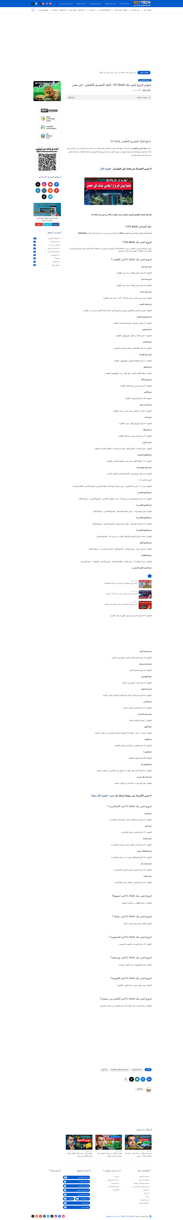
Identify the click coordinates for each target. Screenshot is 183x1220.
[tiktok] (40, 3)
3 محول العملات (46, 241)
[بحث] (32, 10)
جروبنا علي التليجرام (95, 3)
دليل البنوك (81, 10)
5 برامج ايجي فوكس (46, 248)
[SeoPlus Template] (150, 1216)
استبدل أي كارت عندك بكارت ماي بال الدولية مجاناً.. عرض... (138, 1154)
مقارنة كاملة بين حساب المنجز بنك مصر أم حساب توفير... (109, 1154)
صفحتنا (55, 224)
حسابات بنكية (148, 10)
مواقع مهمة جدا (43, 10)
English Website (144, 1203)
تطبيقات (54, 10)
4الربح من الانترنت (46, 245)
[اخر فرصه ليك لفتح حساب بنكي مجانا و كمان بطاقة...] (145, 605)
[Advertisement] (126, 13)
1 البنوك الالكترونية (145, 80)
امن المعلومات (63, 10)
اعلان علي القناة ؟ (124, 3)
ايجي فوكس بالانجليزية (66, 3)
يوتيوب (38, 224)
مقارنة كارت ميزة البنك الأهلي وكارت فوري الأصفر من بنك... (79, 1154)
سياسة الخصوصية (113, 1180)
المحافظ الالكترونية (105, 10)
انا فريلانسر (92, 10)
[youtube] (50, 3)
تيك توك (146, 1193)
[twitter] (32, 3)
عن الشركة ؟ (115, 1183)
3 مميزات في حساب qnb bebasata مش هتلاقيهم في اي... (117, 72)
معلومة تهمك (73, 10)
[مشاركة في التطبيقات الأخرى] (125, 1079)
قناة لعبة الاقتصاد (81, 3)
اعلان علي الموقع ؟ (110, 3)
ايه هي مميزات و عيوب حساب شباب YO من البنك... (121, 594)
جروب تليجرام (144, 1200)
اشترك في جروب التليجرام (47, 210)
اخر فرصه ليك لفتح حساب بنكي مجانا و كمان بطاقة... (120, 604)
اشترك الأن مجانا (99, 795)
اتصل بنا (116, 1176)
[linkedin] (38, 190)
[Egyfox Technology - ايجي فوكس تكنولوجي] (142, 3)
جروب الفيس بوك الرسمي (141, 1186)
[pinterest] (56, 190)
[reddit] (50, 190)
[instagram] (43, 3)
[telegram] (36, 3)
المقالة (142, 215)
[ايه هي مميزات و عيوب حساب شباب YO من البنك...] (145, 595)
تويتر (147, 1196)
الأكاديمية (116, 1190)
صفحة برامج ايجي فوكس (141, 1183)
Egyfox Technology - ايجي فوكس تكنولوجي (120, 1216)
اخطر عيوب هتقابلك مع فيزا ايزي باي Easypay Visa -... (119, 583)
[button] (143, 1079)
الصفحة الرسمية (144, 1180)
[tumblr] (44, 190)
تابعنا (47, 224)
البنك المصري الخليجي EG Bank (119, 1069)
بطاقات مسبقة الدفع (121, 10)
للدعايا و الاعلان (144, 1176)
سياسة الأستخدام (113, 1186)
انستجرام (146, 1190)
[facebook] (47, 3)
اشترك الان (105, 168)
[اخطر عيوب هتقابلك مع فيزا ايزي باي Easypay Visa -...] (145, 584)
